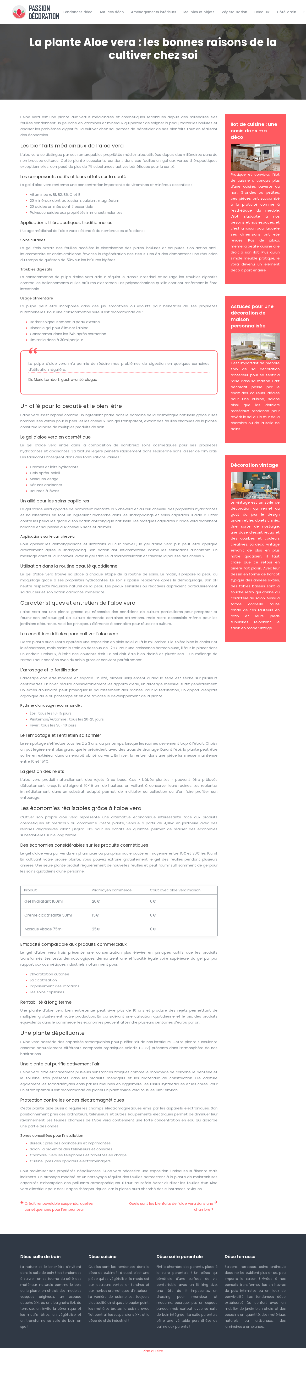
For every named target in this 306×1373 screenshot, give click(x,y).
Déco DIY (262, 12)
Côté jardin (286, 12)
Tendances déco (78, 12)
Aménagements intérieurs (153, 12)
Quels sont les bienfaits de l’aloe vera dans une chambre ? (171, 1206)
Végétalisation (234, 12)
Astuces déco (112, 12)
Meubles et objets (198, 12)
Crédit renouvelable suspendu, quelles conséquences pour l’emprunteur (59, 1206)
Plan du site (153, 1350)
